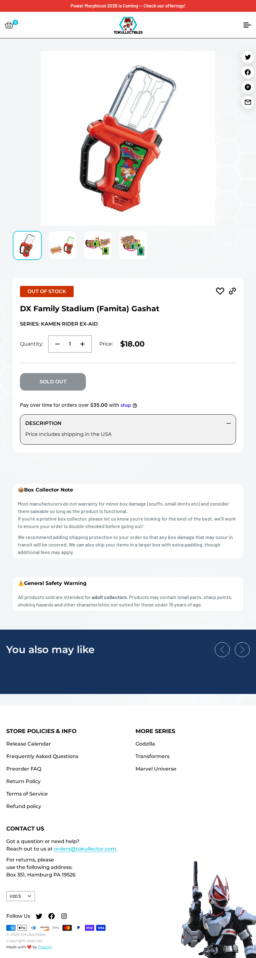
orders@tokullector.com (85, 849)
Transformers (152, 756)
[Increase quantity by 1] (84, 344)
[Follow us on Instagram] (64, 916)
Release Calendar (28, 744)
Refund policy (23, 806)
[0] (9, 25)
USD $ (15, 896)
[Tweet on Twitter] (248, 57)
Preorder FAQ (23, 769)
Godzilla (145, 744)
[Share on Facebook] (248, 72)
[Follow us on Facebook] (51, 916)
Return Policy (23, 781)
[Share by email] (248, 102)
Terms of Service (27, 794)
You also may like (50, 649)
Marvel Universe (155, 769)
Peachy (45, 947)
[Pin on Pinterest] (248, 87)
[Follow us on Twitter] (39, 916)
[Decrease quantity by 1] (55, 344)
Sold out (53, 382)
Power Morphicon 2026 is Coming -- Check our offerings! (128, 5)
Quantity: (31, 344)
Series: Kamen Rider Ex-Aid (59, 324)
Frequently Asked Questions (42, 756)
